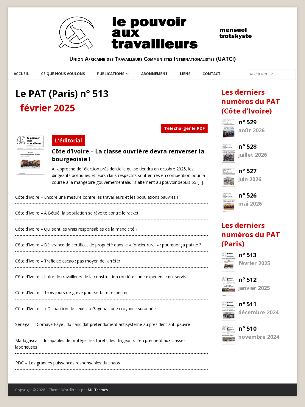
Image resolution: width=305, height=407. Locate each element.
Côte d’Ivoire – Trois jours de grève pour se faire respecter (71, 292)
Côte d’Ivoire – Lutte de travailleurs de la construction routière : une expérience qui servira (101, 276)
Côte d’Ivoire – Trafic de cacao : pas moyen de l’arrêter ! (68, 261)
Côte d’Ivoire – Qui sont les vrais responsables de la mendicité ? (76, 229)
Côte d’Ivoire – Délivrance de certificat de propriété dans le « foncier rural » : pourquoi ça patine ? (108, 245)
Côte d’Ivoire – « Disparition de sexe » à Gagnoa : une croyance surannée (85, 308)
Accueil (21, 73)
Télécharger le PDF (184, 128)
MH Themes (98, 389)
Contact (211, 73)
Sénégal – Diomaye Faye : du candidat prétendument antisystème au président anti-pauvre (102, 324)
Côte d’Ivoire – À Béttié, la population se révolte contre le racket (77, 213)
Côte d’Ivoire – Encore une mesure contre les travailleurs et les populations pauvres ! (96, 197)
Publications (110, 73)
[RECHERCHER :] (271, 73)
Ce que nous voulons (63, 73)
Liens (185, 73)
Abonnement (154, 73)
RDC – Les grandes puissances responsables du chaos (67, 363)
